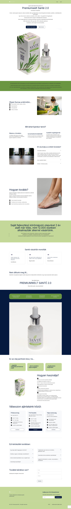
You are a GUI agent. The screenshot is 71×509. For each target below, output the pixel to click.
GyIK (61, 1)
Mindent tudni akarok (31, 27)
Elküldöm (39, 481)
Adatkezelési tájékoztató (57, 504)
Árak (57, 1)
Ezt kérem (17, 429)
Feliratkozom (58, 497)
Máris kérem (41, 27)
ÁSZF (49, 504)
